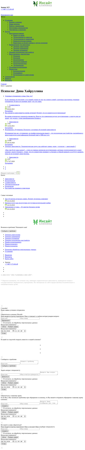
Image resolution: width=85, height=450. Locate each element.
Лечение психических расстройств (21, 52)
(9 (3, 9)
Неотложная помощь (16, 33)
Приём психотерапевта (13, 242)
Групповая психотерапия (18, 67)
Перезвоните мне (7, 15)
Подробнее (9, 111)
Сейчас (4, 327)
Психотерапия (10, 181)
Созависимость (14, 105)
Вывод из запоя (18, 35)
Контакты (8, 80)
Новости (8, 78)
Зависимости (13, 122)
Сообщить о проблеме (9, 231)
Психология (9, 186)
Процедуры (13, 69)
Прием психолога (11, 244)
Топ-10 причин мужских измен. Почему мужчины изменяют (26, 199)
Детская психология (12, 184)
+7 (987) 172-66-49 (11, 264)
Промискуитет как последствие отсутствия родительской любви (28, 203)
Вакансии (8, 255)
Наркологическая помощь (22, 41)
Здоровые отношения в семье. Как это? (19, 96)
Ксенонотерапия (19, 71)
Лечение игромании (20, 50)
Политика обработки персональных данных (20, 249)
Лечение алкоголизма (21, 46)
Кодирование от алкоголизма (23, 75)
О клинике (9, 20)
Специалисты (10, 77)
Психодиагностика (20, 63)
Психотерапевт (18, 60)
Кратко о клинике (15, 22)
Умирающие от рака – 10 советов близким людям (22, 207)
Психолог (16, 56)
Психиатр (16, 58)
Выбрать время (13, 327)
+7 (2, 9)
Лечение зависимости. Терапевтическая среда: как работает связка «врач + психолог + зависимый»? (40, 146)
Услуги (7, 31)
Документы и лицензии (17, 30)
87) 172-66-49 (9, 9)
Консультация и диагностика (19, 54)
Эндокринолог (18, 65)
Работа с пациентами (16, 26)
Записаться (5, 376)
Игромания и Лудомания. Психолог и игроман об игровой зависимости (30, 130)
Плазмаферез (17, 73)
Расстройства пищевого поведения (17, 188)
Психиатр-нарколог (20, 61)
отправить (5, 406)
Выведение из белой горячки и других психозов (30, 43)
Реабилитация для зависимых (19, 45)
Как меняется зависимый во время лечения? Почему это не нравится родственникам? (35, 113)
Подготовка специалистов (18, 28)
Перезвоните (6, 320)
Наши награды (14, 24)
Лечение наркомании (20, 48)
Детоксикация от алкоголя (22, 37)
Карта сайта (9, 259)
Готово (4, 333)
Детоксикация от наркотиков (23, 39)
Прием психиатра (11, 246)
